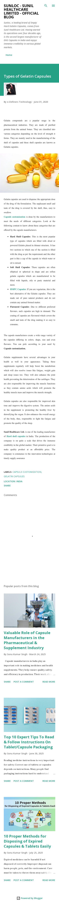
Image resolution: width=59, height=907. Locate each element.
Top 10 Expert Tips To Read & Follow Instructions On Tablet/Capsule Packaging (29, 741)
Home (9, 54)
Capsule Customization (27, 471)
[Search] (46, 6)
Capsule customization (14, 216)
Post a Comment (24, 681)
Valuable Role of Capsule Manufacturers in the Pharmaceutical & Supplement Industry (27, 640)
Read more (48, 681)
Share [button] (7, 485)
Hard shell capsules (16, 436)
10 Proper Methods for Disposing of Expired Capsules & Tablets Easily (27, 841)
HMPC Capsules (18, 289)
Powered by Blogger (31, 898)
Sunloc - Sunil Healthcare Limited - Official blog (21, 11)
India (19, 481)
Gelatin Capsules (14, 476)
